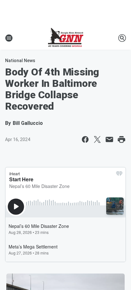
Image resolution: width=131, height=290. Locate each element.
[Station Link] (65, 38)
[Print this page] (121, 139)
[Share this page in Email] (109, 139)
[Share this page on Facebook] (85, 139)
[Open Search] (122, 38)
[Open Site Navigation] (9, 38)
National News (20, 60)
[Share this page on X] (97, 139)
